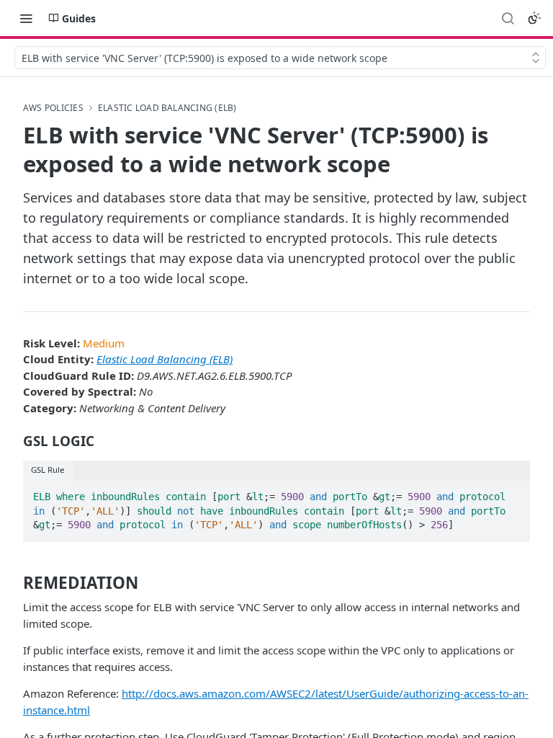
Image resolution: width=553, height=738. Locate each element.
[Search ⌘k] (507, 18)
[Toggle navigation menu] (25, 18)
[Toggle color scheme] (534, 18)
